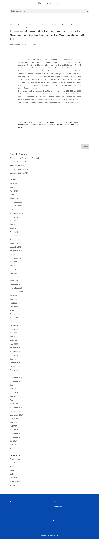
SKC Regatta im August (19, 169)
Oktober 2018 (15, 411)
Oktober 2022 (15, 322)
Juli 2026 (13, 183)
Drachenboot (37, 44)
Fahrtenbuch (58, 506)
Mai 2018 (13, 426)
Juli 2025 (13, 221)
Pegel (12, 501)
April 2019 (14, 392)
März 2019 (14, 396)
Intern (55, 501)
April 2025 (14, 232)
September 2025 (16, 213)
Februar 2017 (15, 448)
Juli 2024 (13, 262)
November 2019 (16, 381)
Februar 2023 (15, 314)
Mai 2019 (13, 389)
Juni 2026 (13, 187)
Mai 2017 (13, 445)
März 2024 (14, 273)
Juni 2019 (13, 385)
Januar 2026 (15, 198)
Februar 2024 (15, 277)
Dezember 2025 (16, 202)
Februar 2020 (15, 374)
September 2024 (16, 258)
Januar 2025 (15, 243)
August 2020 (15, 370)
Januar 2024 (15, 280)
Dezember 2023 (16, 284)
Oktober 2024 (15, 254)
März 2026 (14, 195)
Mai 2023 (13, 303)
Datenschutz (57, 521)
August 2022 (15, 329)
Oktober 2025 (15, 210)
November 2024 (16, 251)
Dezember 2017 (16, 434)
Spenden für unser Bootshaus (21, 162)
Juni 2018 (13, 422)
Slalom (12, 474)
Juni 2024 (13, 266)
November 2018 (16, 407)
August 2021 (15, 355)
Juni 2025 (13, 225)
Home (12, 467)
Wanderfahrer (15, 481)
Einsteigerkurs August (18, 165)
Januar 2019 (15, 404)
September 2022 (16, 325)
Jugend (13, 470)
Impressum (14, 521)
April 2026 (14, 191)
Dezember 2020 (16, 363)
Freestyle (13, 463)
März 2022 (14, 344)
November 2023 (16, 288)
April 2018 (14, 430)
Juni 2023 (13, 299)
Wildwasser (14, 485)
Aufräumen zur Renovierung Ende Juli (24, 158)
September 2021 (16, 351)
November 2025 (16, 206)
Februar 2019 (15, 400)
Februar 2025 (15, 239)
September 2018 (16, 415)
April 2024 (14, 269)
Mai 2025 (13, 228)
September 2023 (16, 292)
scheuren (16, 44)
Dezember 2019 (16, 378)
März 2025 (14, 236)
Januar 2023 (15, 318)
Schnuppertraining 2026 (19, 173)
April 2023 (14, 307)
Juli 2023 (13, 295)
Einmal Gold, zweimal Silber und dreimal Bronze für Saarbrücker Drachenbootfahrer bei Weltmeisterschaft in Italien (48, 35)
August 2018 (15, 419)
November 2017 (16, 437)
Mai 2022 (13, 340)
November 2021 (16, 348)
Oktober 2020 (15, 366)
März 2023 (14, 310)
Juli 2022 (13, 333)
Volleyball (13, 478)
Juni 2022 (13, 336)
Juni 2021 (13, 359)
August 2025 (15, 217)
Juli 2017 (13, 441)
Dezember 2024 (16, 247)
